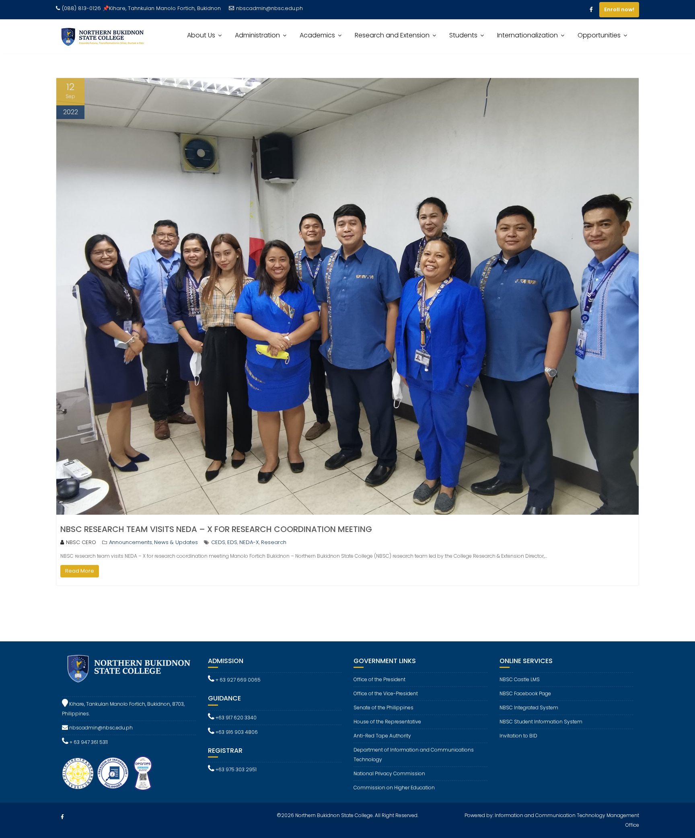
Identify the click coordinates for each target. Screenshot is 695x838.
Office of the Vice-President (386, 693)
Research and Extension (392, 35)
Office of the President (379, 679)
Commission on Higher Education (394, 787)
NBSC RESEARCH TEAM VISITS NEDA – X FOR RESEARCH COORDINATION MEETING (216, 529)
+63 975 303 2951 (235, 769)
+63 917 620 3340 (235, 717)
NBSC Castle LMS (520, 679)
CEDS (218, 542)
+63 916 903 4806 (236, 732)
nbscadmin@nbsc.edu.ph (269, 8)
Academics (317, 35)
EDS (232, 542)
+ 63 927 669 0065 (237, 679)
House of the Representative (387, 721)
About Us (201, 35)
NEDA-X (249, 542)
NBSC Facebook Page (525, 693)
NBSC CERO (81, 542)
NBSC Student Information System (541, 721)
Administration (257, 35)
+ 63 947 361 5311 (88, 742)
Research (273, 542)
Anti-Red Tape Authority (382, 735)
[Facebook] (591, 9)
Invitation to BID (518, 735)
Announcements (130, 542)
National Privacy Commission (389, 773)
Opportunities (599, 35)
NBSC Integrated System (529, 707)
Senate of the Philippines (383, 707)
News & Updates (176, 542)
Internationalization (527, 35)
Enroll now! (619, 9)
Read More (79, 571)
